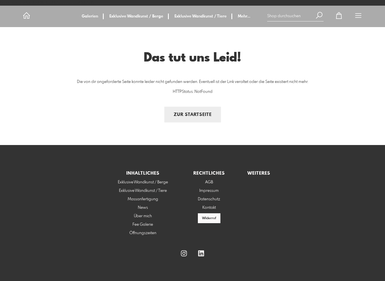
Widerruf (209, 218)
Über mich (143, 216)
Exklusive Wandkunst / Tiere (200, 16)
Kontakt (209, 208)
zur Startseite (193, 114)
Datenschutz (209, 199)
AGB (209, 182)
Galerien (90, 16)
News (143, 208)
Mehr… (244, 16)
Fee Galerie (142, 225)
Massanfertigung (143, 199)
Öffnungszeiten (142, 233)
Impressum (209, 191)
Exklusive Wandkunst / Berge (136, 16)
